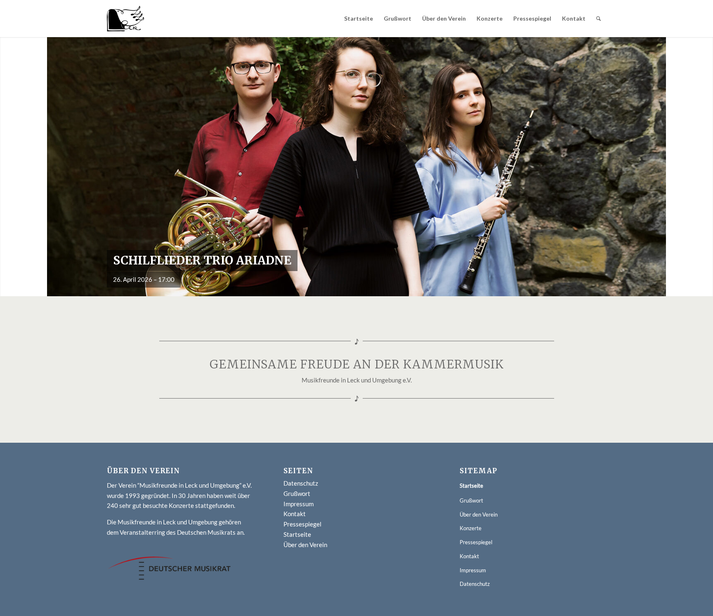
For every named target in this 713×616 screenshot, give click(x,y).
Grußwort (296, 493)
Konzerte (471, 528)
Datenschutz (300, 483)
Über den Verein (305, 544)
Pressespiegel (302, 524)
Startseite (297, 534)
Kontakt (294, 513)
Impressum (298, 503)
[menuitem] (358, 18)
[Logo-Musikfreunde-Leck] (125, 18)
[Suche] (598, 18)
